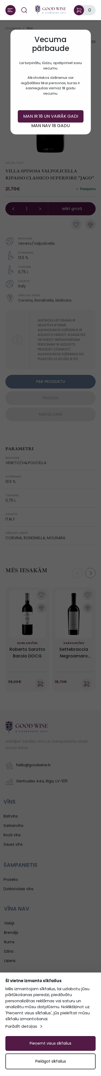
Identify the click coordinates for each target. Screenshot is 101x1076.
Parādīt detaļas (21, 1026)
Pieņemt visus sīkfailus (50, 1043)
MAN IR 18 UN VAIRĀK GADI (50, 116)
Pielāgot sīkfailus (50, 1061)
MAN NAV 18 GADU (50, 126)
